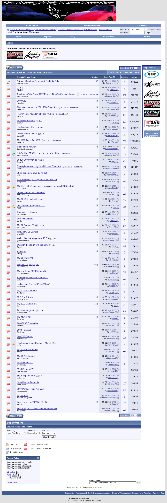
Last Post (108, 77)
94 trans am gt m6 (25, 310)
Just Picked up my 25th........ (31, 205)
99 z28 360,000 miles (27, 160)
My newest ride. (24, 317)
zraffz (114, 319)
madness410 (112, 175)
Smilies (10, 474)
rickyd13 (113, 371)
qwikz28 (20, 136)
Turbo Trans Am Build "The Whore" (33, 284)
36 (124, 134)
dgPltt (19, 221)
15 (124, 305)
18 (124, 193)
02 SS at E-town (25, 297)
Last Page (93, 94)
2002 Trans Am (24, 330)
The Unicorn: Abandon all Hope (31, 114)
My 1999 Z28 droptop (27, 290)
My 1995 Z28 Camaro (27, 349)
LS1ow (20, 123)
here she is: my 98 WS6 (28, 402)
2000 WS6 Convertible (27, 323)
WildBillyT (113, 286)
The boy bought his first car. (30, 127)
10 (124, 206)
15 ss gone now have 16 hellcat (32, 173)
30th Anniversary (25, 218)
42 (124, 121)
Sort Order (31, 431)
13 (124, 272)
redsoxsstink (22, 339)
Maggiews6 (21, 411)
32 (124, 246)
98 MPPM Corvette (26, 120)
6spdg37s (21, 227)
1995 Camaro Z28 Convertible (31, 192)
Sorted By (11, 431)
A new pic (21, 251)
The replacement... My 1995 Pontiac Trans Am (39, 166)
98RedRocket (22, 267)
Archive (156, 493)
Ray (18, 306)
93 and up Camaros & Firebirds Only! (42, 81)
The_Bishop (112, 194)
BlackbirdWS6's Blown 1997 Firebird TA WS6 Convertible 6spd (46, 94)
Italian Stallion (111, 410)
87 (124, 226)
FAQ (73, 37)
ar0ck (19, 169)
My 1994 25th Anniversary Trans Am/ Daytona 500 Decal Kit (45, 186)
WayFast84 (112, 279)
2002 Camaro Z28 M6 (27, 133)
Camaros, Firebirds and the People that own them (77, 30)
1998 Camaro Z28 (25, 369)
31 (124, 376)
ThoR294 (20, 90)
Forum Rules (12, 482)
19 (124, 154)
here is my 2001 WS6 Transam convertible (37, 408)
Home (18, 37)
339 (124, 95)
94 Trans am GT (25, 362)
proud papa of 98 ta (26, 375)
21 (124, 278)
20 (124, 128)
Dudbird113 (21, 365)
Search (147, 37)
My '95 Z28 (22, 395)
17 (124, 350)
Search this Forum (132, 73)
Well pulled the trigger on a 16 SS (33, 238)
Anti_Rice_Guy (23, 195)
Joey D (20, 162)
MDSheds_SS (22, 299)
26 (124, 161)
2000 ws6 (21, 101)
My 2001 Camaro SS (27, 304)
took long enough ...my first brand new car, (37, 179)
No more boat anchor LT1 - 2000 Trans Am (37, 107)
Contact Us (69, 493)
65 (124, 311)
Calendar (143, 25)
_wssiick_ (21, 103)
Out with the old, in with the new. (32, 245)
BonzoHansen (22, 83)
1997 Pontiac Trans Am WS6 (31, 389)
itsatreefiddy (22, 312)
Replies (124, 77)
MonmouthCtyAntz (24, 398)
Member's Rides (105, 30)
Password (124, 33)
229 (124, 141)
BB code (10, 472)
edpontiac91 (22, 188)
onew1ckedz (22, 260)
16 (124, 200)
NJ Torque (113, 260)
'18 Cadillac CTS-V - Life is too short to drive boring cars (43, 153)
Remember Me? (154, 30)
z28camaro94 (22, 358)
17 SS (20, 88)
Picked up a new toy (26, 147)
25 (124, 239)
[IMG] (9, 476)
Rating (95, 77)
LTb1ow (20, 116)
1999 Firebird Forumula (28, 382)
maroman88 (112, 345)
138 (124, 108)
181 (124, 167)
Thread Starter (30, 77)
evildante (113, 273)
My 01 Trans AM (25, 258)
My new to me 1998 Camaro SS (32, 271)
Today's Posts (32, 25)
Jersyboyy (21, 319)
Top (162, 493)
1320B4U (113, 332)
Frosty (19, 201)
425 (124, 115)
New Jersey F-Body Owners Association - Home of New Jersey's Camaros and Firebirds (113, 493)
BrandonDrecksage (25, 149)
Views (134, 77)
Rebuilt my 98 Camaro (27, 232)
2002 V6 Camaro (25, 336)
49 (124, 403)
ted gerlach (21, 175)
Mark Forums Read (92, 25)
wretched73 (112, 116)
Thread (20, 77)
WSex (19, 404)
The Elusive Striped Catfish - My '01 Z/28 (36, 343)
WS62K (20, 326)
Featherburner (23, 129)
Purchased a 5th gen (27, 212)
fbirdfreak (21, 332)
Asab (19, 208)
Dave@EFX (22, 286)
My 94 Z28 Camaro (26, 356)
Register (47, 37)
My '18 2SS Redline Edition (30, 199)
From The (45, 431)
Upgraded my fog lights (28, 264)
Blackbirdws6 (22, 96)
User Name (124, 29)
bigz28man (21, 214)
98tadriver (21, 280)
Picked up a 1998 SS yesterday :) (33, 277)
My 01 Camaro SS (26, 225)
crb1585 (20, 234)
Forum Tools (113, 73)
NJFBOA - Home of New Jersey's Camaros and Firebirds (33, 30)
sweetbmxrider (111, 149)
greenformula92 (23, 241)
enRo (19, 345)
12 (124, 180)
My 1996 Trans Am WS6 (28, 140)
